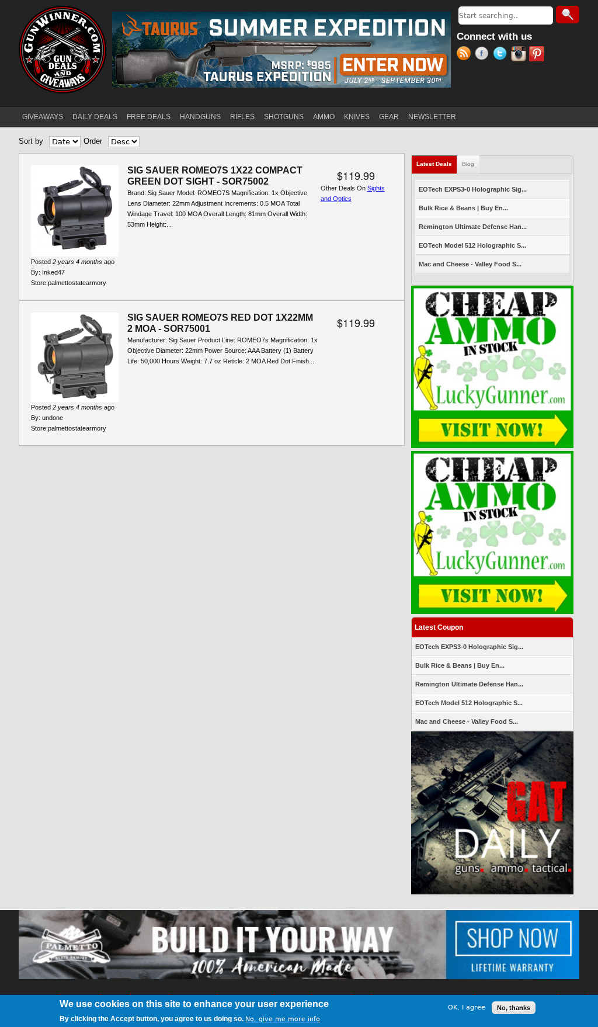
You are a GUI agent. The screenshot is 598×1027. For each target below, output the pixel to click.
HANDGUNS (200, 117)
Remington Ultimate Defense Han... (473, 226)
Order (93, 141)
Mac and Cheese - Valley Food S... (470, 264)
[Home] (62, 49)
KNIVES (357, 117)
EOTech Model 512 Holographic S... (472, 245)
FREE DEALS (149, 117)
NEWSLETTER (432, 117)
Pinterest (538, 55)
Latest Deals (436, 164)
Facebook (484, 55)
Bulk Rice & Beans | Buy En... (463, 207)
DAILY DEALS (94, 117)
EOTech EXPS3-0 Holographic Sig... (473, 189)
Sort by (31, 141)
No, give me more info (282, 1019)
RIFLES (242, 117)
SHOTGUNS (284, 117)
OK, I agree (466, 1007)
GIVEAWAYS (42, 117)
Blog (468, 164)
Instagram (520, 55)
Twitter (502, 55)
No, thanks (513, 1007)
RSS (466, 55)
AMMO (324, 117)
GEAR (389, 117)
